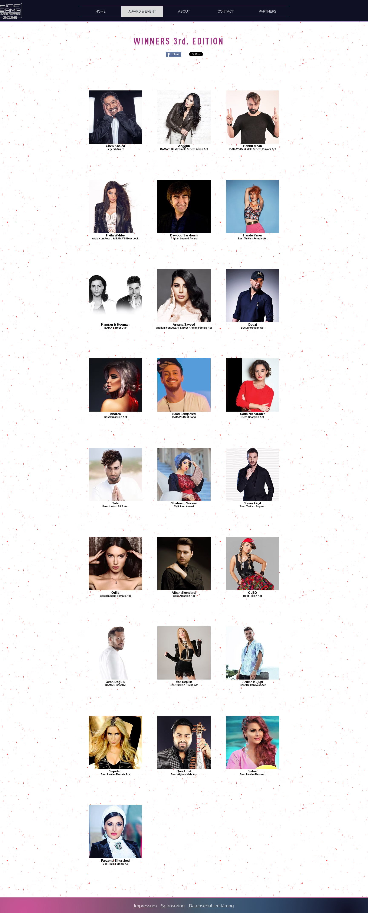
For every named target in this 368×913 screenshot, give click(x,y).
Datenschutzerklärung (211, 905)
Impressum (145, 905)
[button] (267, 11)
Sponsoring (173, 905)
